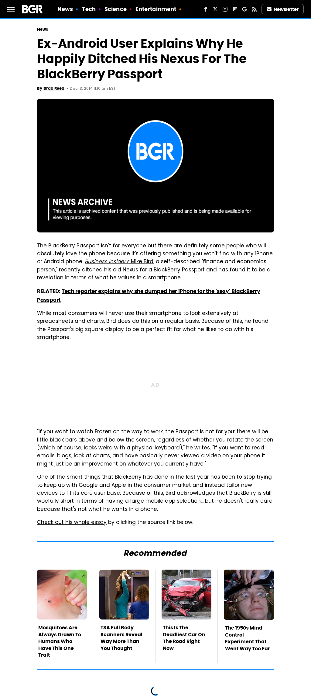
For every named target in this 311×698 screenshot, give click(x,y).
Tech (89, 8)
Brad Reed (53, 88)
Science (115, 8)
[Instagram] (225, 9)
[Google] (244, 9)
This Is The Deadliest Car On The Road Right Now (184, 637)
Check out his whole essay (72, 522)
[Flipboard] (234, 9)
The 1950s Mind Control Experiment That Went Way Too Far (247, 638)
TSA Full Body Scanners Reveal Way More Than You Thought (121, 637)
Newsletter (286, 9)
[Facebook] (205, 9)
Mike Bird (119, 262)
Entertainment (155, 8)
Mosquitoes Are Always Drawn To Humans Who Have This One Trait (59, 641)
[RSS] (254, 9)
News (65, 8)
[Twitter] (215, 9)
